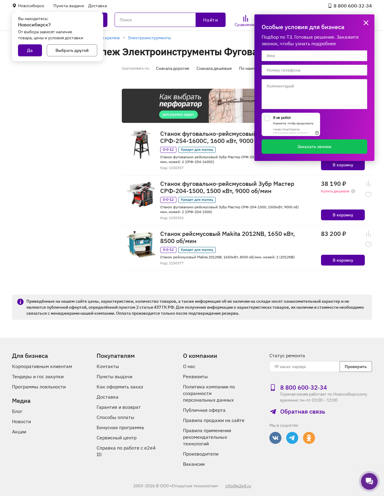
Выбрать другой (72, 50)
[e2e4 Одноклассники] (309, 438)
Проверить (356, 366)
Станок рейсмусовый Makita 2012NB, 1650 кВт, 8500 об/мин (227, 237)
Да (30, 50)
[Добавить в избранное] (368, 194)
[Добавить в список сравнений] (368, 183)
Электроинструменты (149, 37)
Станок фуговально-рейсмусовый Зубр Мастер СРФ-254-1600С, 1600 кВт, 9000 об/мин (227, 137)
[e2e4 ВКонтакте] (275, 438)
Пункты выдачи (68, 5)
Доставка (97, 5)
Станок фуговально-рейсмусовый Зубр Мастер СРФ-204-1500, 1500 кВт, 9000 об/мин (227, 187)
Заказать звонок (314, 146)
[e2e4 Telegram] (292, 438)
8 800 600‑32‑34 (353, 6)
